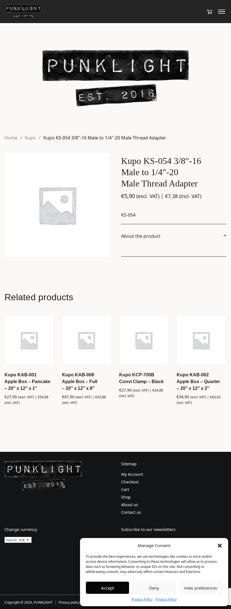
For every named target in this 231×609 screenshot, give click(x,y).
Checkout (130, 481)
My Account (132, 474)
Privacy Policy (142, 599)
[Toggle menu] (221, 11)
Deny (154, 588)
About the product (141, 236)
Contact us (131, 512)
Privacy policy (69, 602)
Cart (125, 489)
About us (129, 504)
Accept (107, 588)
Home (11, 138)
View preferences (200, 588)
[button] (220, 545)
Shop (126, 497)
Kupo (30, 138)
